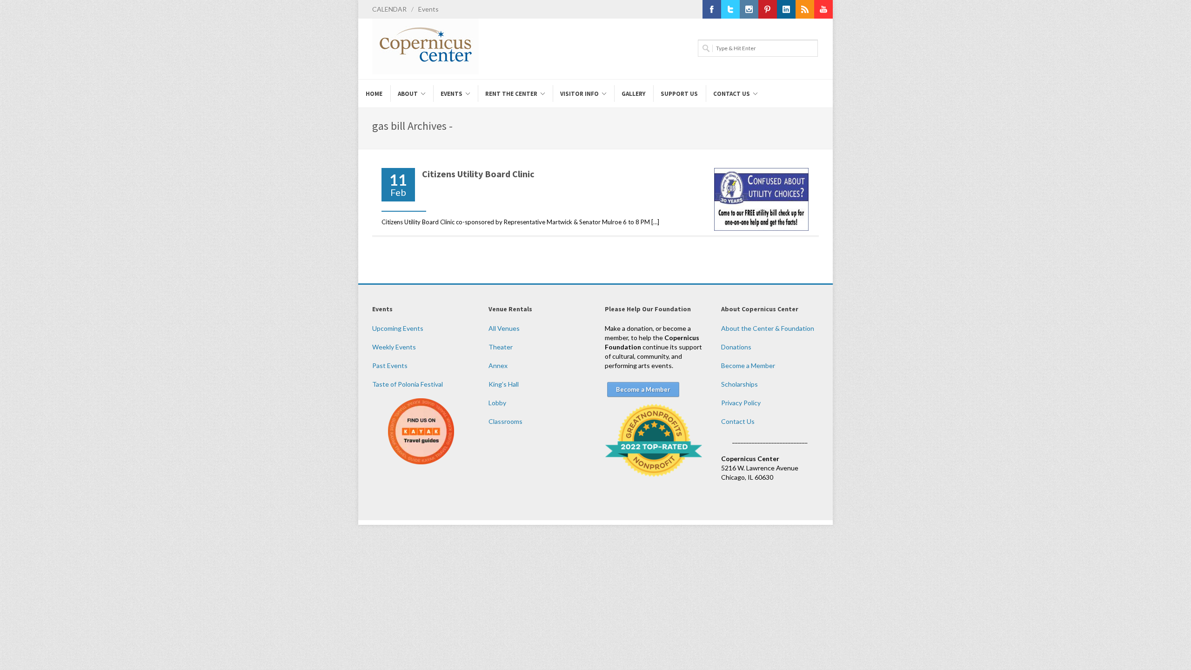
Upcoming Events (397, 328)
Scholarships (739, 384)
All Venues (504, 328)
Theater (500, 347)
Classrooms (505, 421)
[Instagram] (749, 9)
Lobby (497, 403)
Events (428, 9)
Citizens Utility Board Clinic (478, 174)
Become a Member (748, 365)
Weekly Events (394, 347)
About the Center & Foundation (767, 328)
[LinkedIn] (786, 9)
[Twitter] (730, 9)
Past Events (390, 365)
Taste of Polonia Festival (407, 384)
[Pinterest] (767, 9)
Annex (498, 365)
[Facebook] (712, 9)
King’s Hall (503, 384)
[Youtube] (823, 9)
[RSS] (805, 9)
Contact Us (738, 421)
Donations (736, 347)
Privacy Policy (741, 403)
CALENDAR (389, 9)
